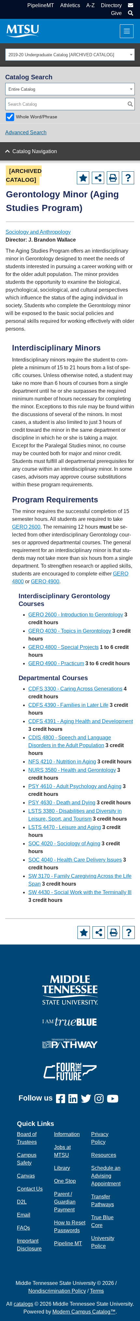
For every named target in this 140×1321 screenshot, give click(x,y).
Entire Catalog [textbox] (21, 89)
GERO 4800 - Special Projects (63, 647)
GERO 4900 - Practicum (56, 663)
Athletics (70, 5)
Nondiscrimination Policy (57, 1291)
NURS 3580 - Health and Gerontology (72, 770)
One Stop (65, 1181)
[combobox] (70, 54)
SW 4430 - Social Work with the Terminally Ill (80, 892)
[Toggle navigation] (126, 31)
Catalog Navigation (34, 151)
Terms (97, 1291)
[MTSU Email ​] (129, 5)
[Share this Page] (98, 178)
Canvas (26, 1176)
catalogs (23, 1304)
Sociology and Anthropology (38, 232)
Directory (111, 5)
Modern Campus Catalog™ (84, 1311)
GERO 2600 (26, 527)
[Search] (130, 104)
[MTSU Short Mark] (23, 30)
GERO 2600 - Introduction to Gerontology (75, 614)
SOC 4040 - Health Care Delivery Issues (75, 860)
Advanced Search (26, 132)
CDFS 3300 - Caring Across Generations (75, 689)
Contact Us (30, 1189)
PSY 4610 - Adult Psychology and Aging (74, 786)
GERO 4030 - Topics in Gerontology (69, 631)
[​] (62, 1099)
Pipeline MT (68, 1243)
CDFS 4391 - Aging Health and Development (80, 721)
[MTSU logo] (70, 989)
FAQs (23, 1228)
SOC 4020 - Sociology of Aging (64, 843)
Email (23, 1215)
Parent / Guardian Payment (65, 1201)
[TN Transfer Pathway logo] (70, 1043)
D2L (22, 1202)
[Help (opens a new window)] (128, 177)
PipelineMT (40, 5)
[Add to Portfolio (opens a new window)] (83, 177)
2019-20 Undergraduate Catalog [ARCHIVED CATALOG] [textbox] (61, 54)
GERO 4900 (45, 581)
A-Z (90, 5)
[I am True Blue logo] (70, 1021)
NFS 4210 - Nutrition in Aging (62, 761)
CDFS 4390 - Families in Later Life (68, 705)
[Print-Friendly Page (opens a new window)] (113, 177)
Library (62, 1168)
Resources (103, 1155)
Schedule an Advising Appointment (105, 1175)
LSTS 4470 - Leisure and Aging (64, 827)
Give (116, 13)
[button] (129, 13)
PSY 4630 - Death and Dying (61, 802)
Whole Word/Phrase (36, 116)
